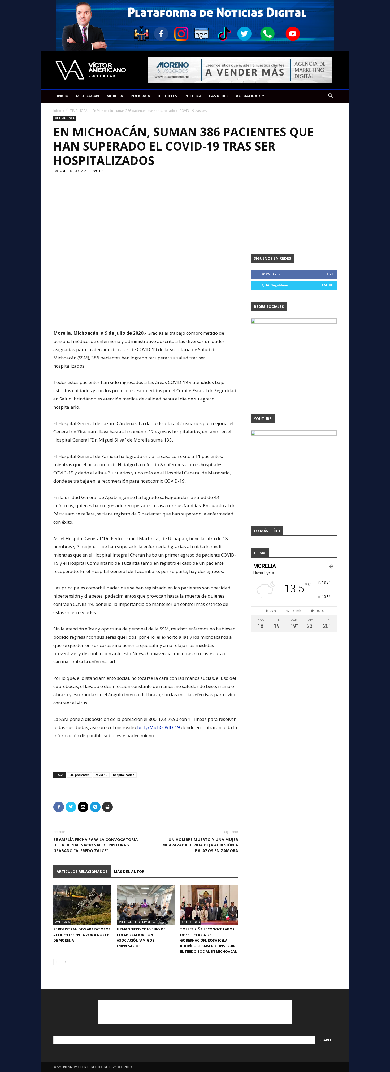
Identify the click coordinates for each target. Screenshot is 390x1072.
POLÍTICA (193, 95)
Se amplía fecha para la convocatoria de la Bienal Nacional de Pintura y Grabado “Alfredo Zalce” (95, 845)
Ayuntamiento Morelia (136, 922)
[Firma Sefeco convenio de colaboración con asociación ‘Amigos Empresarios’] (146, 905)
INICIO (62, 95)
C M (62, 171)
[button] (330, 96)
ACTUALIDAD (248, 95)
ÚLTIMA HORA (77, 110)
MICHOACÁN (87, 95)
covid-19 (101, 775)
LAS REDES (218, 95)
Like (330, 274)
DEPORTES (167, 95)
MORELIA (114, 95)
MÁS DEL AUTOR (129, 871)
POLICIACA (140, 95)
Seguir (327, 285)
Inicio (57, 110)
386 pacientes (79, 775)
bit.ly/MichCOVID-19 (158, 727)
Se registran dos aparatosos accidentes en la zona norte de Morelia (82, 935)
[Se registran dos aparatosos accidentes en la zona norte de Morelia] (82, 905)
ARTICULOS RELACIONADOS (82, 871)
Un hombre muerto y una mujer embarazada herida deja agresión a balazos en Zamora (199, 845)
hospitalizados (123, 775)
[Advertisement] (146, 315)
